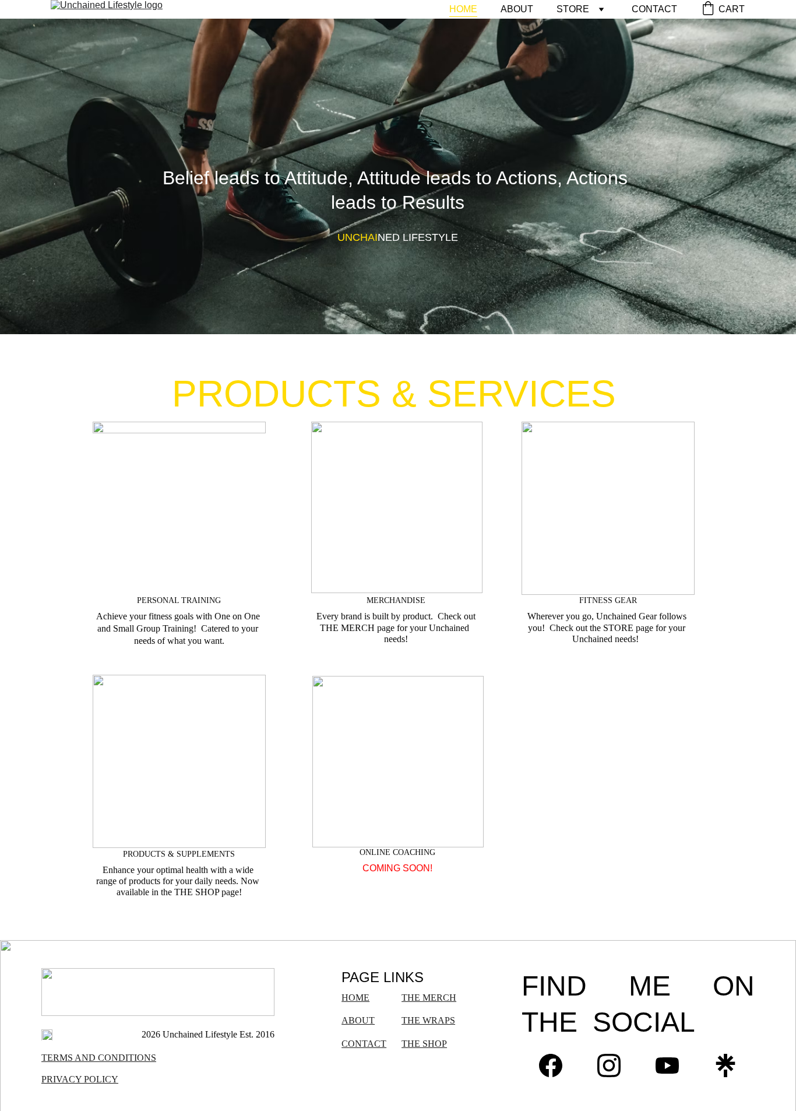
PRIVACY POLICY (79, 1079)
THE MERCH (428, 998)
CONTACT (654, 9)
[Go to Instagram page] (609, 1065)
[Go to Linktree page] (725, 1065)
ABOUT (517, 9)
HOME (463, 9)
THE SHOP (424, 1044)
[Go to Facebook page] (550, 1065)
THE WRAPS (428, 1020)
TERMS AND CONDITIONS (98, 1058)
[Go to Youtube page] (667, 1065)
